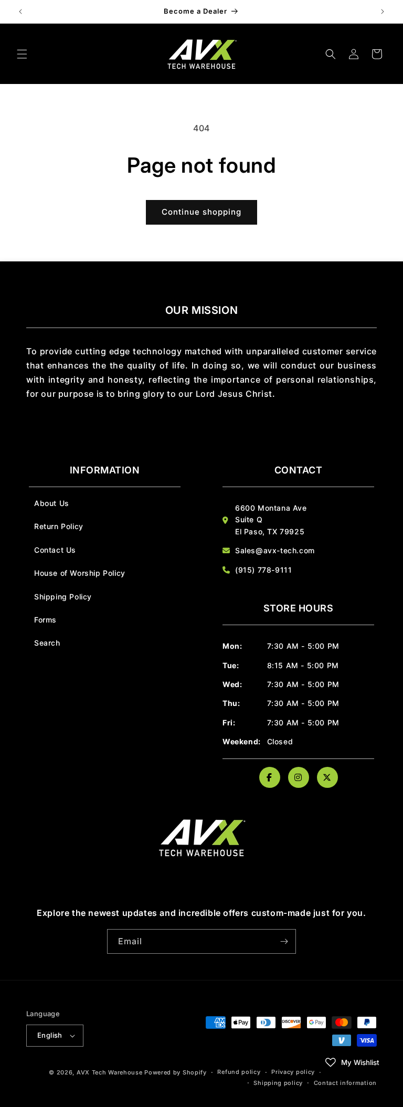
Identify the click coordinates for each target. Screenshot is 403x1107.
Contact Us (55, 549)
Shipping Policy (63, 596)
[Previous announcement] (20, 11)
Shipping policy (278, 1083)
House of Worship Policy (79, 572)
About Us (51, 503)
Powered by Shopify (175, 1072)
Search (47, 642)
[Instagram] (298, 777)
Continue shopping (201, 212)
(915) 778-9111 (263, 569)
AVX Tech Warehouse (110, 1072)
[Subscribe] (283, 941)
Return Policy (58, 526)
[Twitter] (327, 777)
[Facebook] (269, 777)
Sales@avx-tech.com (275, 550)
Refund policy (238, 1072)
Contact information (345, 1083)
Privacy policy (293, 1072)
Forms (45, 619)
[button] (22, 54)
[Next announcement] (382, 11)
